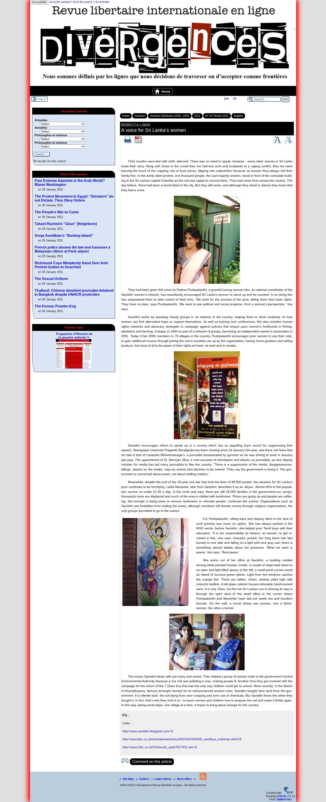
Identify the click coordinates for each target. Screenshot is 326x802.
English (238, 115)
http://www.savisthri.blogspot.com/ (146, 731)
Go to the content (59, 2)
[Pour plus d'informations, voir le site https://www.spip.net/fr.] (288, 793)
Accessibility (39, 2)
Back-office (184, 779)
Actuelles (41, 120)
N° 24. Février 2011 (217, 115)
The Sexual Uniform (51, 279)
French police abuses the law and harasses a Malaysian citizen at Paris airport (72, 249)
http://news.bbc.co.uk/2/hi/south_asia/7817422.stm (158, 747)
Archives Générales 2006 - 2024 (169, 115)
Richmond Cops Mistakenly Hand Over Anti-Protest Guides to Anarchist (71, 265)
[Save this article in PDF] (138, 142)
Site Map (128, 779)
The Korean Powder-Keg (55, 306)
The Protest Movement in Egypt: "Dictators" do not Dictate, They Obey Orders (74, 198)
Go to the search (82, 2)
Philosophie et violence (51, 135)
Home (165, 91)
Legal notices (163, 779)
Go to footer (102, 2)
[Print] (127, 142)
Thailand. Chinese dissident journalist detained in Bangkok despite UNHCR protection (74, 292)
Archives (140, 115)
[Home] (163, 84)
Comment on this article (152, 761)
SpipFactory (284, 799)
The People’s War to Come (57, 212)
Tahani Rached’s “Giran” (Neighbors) (66, 224)
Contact (144, 779)
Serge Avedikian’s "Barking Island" (64, 235)
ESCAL (282, 796)
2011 (197, 115)
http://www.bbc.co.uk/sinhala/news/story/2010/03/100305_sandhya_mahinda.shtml (180, 739)
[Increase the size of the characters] (277, 142)
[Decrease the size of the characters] (288, 142)
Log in (42, 99)
